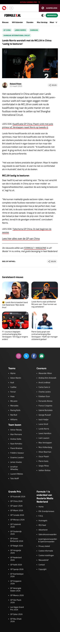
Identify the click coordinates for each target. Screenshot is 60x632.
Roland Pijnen (15, 83)
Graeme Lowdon (17, 457)
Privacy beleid (44, 546)
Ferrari (13, 392)
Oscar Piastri (44, 456)
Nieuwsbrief (43, 560)
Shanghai (34, 30)
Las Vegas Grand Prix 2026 (17, 608)
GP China (7, 30)
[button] (49, 8)
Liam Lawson (44, 438)
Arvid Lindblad (44, 382)
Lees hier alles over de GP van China (21, 238)
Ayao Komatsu (16, 443)
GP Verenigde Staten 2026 (15, 589)
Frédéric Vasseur (17, 453)
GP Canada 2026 (17, 515)
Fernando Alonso (45, 401)
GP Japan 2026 (16, 506)
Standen (29, 22)
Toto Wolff (14, 478)
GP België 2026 (16, 546)
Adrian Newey (16, 430)
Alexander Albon (45, 373)
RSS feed (42, 525)
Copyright (42, 569)
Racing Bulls (15, 410)
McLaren (13, 401)
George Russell (45, 415)
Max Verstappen (44, 22)
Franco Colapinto (45, 405)
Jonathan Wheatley (14, 468)
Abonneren (52, 15)
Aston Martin (15, 378)
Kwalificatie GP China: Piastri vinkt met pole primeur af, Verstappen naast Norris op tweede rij (27, 125)
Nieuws (5, 22)
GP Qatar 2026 (16, 614)
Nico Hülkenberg (45, 447)
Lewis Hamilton (45, 433)
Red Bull (13, 415)
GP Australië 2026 (17, 496)
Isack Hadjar (44, 419)
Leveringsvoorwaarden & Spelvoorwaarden (47, 540)
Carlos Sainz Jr (44, 387)
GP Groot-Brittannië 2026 (16, 539)
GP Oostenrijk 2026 (15, 532)
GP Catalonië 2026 (15, 525)
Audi (12, 382)
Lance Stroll (43, 424)
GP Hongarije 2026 (15, 551)
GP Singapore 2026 (15, 582)
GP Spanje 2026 (16, 569)
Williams (13, 419)
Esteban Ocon (44, 396)
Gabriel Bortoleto (45, 410)
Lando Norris (20, 30)
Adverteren (43, 530)
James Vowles (16, 462)
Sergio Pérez (44, 466)
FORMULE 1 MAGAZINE (35, 248)
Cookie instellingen (46, 555)
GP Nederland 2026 (16, 558)
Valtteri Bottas (44, 470)
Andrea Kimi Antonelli (47, 378)
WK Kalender (17, 22)
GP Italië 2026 (16, 564)
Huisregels (43, 520)
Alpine (12, 373)
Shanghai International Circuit (16, 35)
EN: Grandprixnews (46, 511)
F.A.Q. (41, 516)
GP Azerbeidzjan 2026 (16, 575)
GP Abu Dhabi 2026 (15, 620)
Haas (12, 396)
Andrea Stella (15, 439)
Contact (42, 564)
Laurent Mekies (16, 474)
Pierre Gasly (43, 461)
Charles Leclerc (45, 392)
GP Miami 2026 (16, 510)
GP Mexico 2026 (17, 595)
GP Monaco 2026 (17, 520)
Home (41, 506)
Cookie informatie (46, 551)
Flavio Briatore (16, 448)
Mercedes (14, 405)
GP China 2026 (16, 501)
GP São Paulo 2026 (15, 601)
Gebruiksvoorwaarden (48, 534)
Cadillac (13, 387)
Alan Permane (16, 434)
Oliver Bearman (45, 452)
